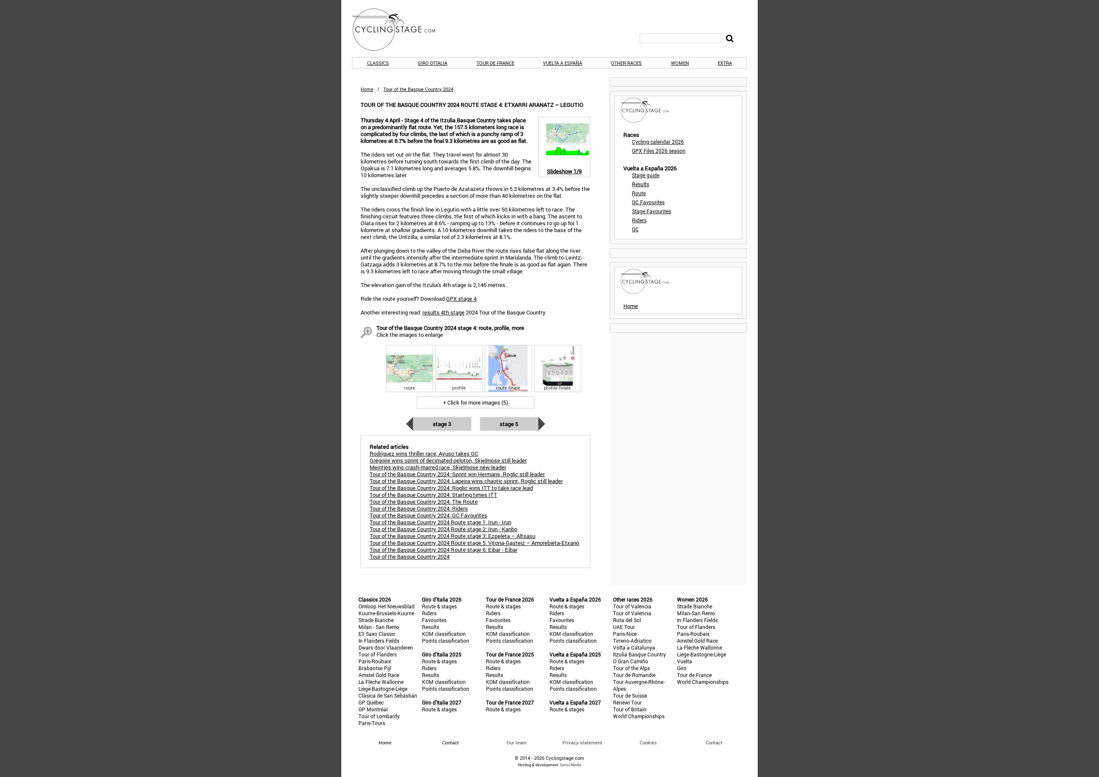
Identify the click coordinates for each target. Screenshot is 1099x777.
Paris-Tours (371, 723)
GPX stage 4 (461, 298)
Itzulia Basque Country (639, 654)
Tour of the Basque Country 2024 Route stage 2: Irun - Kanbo (443, 529)
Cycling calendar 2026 (658, 141)
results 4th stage (443, 312)
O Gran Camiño (630, 661)
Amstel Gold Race (378, 674)
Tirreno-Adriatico (632, 640)
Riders (639, 220)
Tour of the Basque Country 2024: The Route (424, 501)
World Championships (639, 716)
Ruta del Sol (627, 620)
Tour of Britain (630, 709)
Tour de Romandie (634, 674)
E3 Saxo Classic (376, 633)
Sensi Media (570, 765)
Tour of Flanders (377, 654)
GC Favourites (648, 202)
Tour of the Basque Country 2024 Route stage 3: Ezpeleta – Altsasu (452, 536)
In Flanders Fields (378, 640)
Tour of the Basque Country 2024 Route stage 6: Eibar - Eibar (443, 549)
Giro (681, 668)
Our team (517, 742)
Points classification (445, 640)
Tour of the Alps (631, 668)
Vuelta (684, 661)
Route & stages (439, 606)
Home (367, 89)
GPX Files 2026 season (659, 150)
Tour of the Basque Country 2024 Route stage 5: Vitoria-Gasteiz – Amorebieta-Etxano (474, 543)
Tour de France (495, 63)
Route (639, 193)
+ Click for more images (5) (475, 402)
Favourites (434, 620)
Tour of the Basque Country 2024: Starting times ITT (433, 495)
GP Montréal (373, 709)
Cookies (648, 742)
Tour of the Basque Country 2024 (409, 556)
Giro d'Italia (432, 63)
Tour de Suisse (630, 695)
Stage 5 (509, 424)
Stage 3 (442, 424)
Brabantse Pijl (374, 668)
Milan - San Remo (378, 626)
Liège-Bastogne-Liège (382, 688)
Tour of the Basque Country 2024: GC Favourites (428, 515)
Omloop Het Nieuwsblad (386, 606)
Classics (378, 63)
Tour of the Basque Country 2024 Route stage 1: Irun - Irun (440, 522)
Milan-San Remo (696, 613)
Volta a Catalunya (634, 647)
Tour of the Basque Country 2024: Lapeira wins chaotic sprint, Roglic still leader (466, 481)
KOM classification (444, 633)
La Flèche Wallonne (381, 681)
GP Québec (371, 702)
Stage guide (645, 175)
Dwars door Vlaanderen (385, 647)
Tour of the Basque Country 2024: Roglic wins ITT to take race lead (451, 488)
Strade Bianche (376, 620)
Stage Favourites (651, 211)
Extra (725, 63)
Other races (626, 63)
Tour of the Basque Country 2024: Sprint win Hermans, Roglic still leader (457, 474)
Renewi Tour (627, 702)
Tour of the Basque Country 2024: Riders (419, 508)
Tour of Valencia (632, 606)
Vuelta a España (562, 63)
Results (640, 184)
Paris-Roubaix (374, 661)
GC (635, 229)
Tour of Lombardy (379, 716)
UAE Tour (624, 626)
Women (680, 63)
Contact (714, 742)
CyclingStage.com (399, 30)
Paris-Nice (625, 633)
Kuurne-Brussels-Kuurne (386, 613)
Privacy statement (582, 742)
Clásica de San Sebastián (387, 695)
